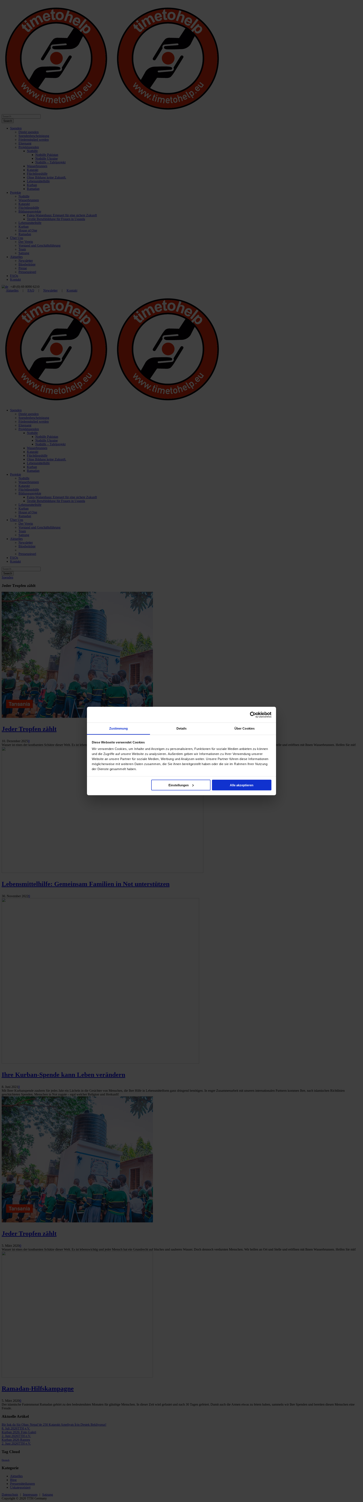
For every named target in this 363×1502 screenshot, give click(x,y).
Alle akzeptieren (241, 785)
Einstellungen (178, 785)
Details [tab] (181, 728)
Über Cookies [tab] (244, 728)
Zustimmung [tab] (118, 728)
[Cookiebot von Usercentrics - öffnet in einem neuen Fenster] (253, 715)
